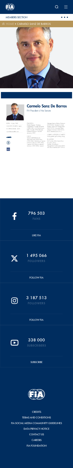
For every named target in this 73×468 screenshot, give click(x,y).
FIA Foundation (37, 445)
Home (10, 24)
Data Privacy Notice (36, 428)
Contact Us (36, 434)
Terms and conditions (36, 417)
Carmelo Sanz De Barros (34, 24)
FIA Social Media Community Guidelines (36, 423)
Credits (36, 412)
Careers (37, 440)
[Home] (16, 7)
